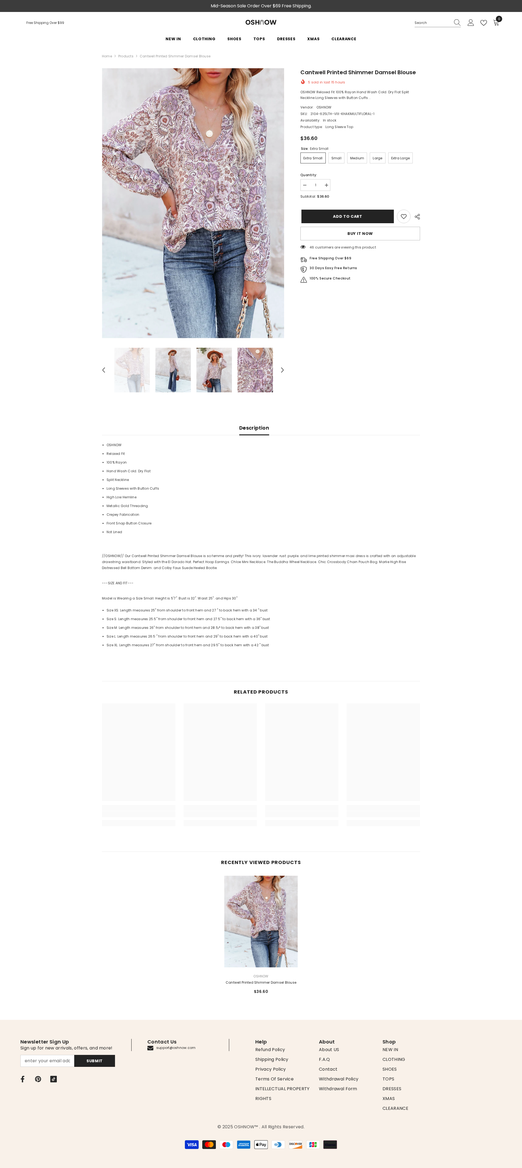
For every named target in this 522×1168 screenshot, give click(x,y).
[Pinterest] (38, 1079)
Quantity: (308, 175)
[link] (404, 216)
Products (125, 56)
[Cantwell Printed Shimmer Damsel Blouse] (261, 921)
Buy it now (360, 233)
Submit (94, 1061)
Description (254, 427)
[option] (193, 203)
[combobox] (432, 23)
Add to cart (346, 216)
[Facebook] (22, 1079)
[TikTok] (53, 1079)
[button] (104, 370)
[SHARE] (415, 216)
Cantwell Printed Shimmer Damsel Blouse (261, 982)
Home (107, 56)
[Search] (438, 23)
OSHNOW (323, 107)
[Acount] (471, 23)
